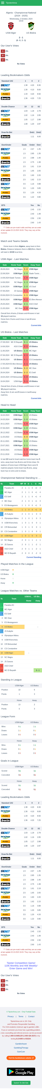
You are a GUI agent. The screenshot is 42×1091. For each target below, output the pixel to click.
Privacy (11, 1016)
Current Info (36, 325)
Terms (20, 1016)
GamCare (21, 1052)
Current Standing (34, 557)
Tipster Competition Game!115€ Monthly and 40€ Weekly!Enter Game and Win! (21, 966)
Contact (31, 1016)
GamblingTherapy (21, 1048)
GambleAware (21, 1044)
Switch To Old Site (21, 1083)
